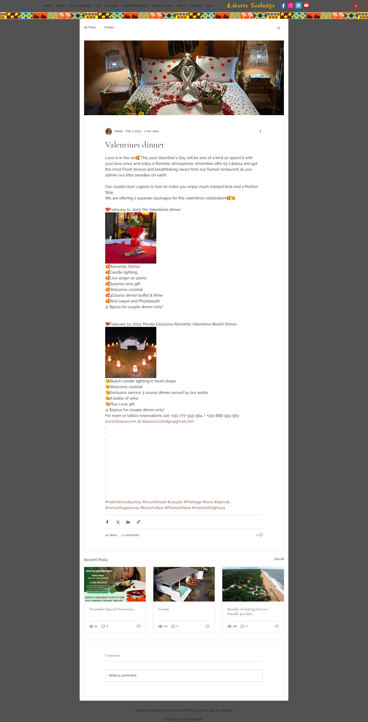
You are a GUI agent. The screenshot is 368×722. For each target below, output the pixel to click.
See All (279, 559)
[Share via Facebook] (107, 522)
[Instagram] (290, 5)
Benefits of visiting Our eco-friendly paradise (248, 611)
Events (109, 27)
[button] (356, 4)
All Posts (90, 27)
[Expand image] (130, 238)
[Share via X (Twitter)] (118, 522)
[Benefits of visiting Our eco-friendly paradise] (253, 584)
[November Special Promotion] (115, 584)
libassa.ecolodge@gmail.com (156, 710)
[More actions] (260, 131)
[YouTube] (306, 5)
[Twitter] (298, 5)
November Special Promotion (111, 609)
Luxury (163, 609)
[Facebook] (283, 5)
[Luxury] (184, 584)
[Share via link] (139, 522)
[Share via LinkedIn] (128, 522)
